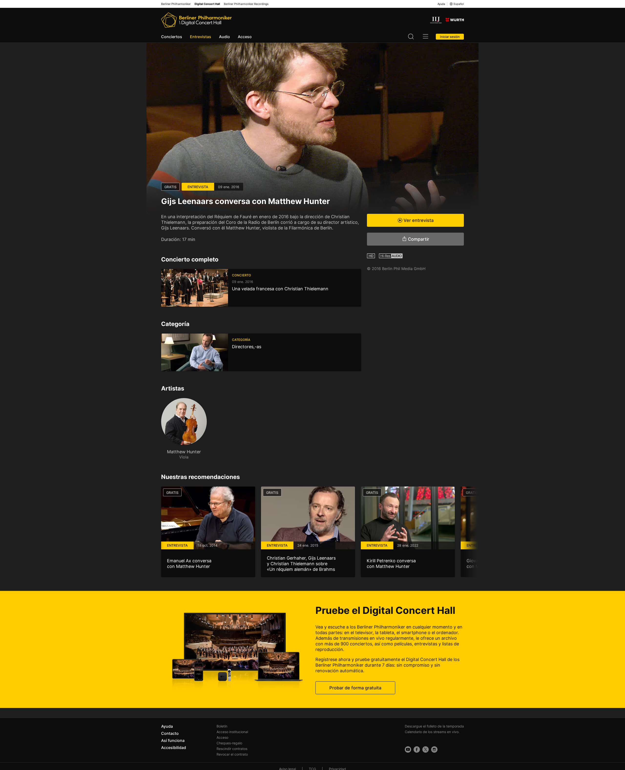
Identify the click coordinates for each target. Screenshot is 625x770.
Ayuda (441, 3)
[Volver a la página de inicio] (196, 20)
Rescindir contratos (232, 749)
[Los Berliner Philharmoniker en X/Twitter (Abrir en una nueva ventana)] (425, 749)
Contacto (170, 733)
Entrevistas (200, 36)
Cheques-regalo (229, 743)
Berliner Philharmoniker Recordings (246, 4)
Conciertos (171, 36)
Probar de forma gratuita (355, 687)
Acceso (245, 36)
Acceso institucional (232, 732)
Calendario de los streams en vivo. (432, 732)
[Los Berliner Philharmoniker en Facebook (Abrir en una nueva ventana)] (417, 749)
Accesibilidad (173, 747)
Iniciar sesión (450, 37)
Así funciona (173, 740)
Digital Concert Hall (207, 4)
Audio (224, 36)
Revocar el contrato (232, 754)
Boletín (222, 726)
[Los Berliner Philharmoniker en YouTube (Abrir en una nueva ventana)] (408, 749)
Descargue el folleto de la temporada (434, 726)
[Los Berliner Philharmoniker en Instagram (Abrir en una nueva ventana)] (434, 749)
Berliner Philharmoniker (176, 4)
